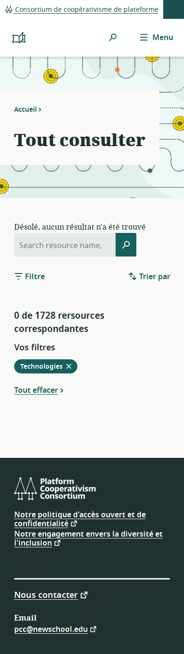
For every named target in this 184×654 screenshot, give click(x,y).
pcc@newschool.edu (51, 628)
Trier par (153, 276)
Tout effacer (36, 390)
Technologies (48, 367)
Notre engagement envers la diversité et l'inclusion (88, 538)
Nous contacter (46, 594)
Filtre (34, 276)
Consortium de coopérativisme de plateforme (86, 10)
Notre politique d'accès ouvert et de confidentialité (80, 519)
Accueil (25, 109)
